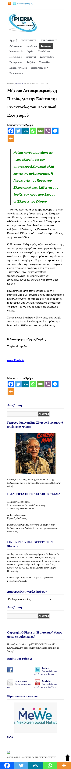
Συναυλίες (44, 62)
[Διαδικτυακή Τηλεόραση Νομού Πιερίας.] (22, 31)
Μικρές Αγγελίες (18, 67)
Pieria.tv (19, 83)
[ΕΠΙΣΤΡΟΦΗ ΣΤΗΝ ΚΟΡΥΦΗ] (67, 759)
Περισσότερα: (38, 67)
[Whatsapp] (33, 131)
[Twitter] (18, 131)
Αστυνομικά (15, 45)
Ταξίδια (31, 62)
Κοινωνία (46, 45)
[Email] (40, 131)
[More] (11, 138)
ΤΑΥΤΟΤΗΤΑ (28, 40)
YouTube (45, 684)
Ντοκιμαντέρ (16, 51)
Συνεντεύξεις (47, 56)
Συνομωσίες (15, 62)
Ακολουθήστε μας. (25, 3)
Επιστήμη (32, 45)
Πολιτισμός (15, 56)
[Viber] (47, 131)
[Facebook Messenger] (55, 131)
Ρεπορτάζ (31, 56)
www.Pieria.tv (15, 360)
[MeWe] (25, 131)
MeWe (10, 737)
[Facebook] (11, 131)
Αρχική (13, 40)
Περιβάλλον (44, 51)
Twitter (45, 671)
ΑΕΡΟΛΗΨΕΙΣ (49, 40)
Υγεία (30, 51)
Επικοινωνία (16, 73)
